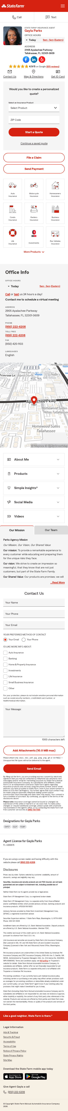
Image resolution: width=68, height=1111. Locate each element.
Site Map (7, 1060)
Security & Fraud (11, 1037)
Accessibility (9, 1042)
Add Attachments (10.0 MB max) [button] (34, 750)
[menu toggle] (63, 6)
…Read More (57, 582)
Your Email (11, 625)
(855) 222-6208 (15, 335)
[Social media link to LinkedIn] (34, 59)
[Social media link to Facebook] (26, 59)
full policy (44, 961)
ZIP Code (16, 120)
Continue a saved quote (34, 143)
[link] (17, 6)
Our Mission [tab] (17, 530)
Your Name (11, 602)
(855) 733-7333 (34, 810)
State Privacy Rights (13, 1055)
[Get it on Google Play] (36, 1076)
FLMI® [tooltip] (22, 827)
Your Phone (11, 614)
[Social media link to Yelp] (42, 59)
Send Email (34, 768)
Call (7, 294)
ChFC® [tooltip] (7, 827)
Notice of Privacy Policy (14, 1051)
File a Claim (34, 157)
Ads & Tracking (10, 1032)
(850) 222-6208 (15, 326)
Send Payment (34, 168)
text (16, 294)
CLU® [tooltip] (15, 827)
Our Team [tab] (51, 530)
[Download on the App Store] (13, 1076)
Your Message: (13, 709)
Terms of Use (9, 1046)
